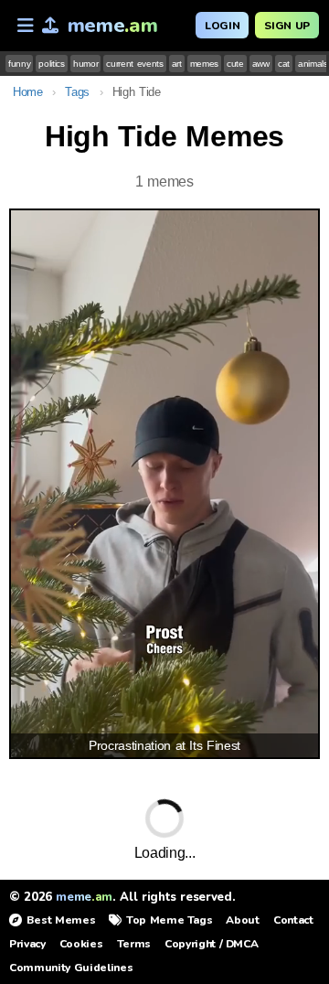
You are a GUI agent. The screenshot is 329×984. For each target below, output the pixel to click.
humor (85, 64)
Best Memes (61, 920)
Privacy (27, 943)
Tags (77, 92)
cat (284, 64)
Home (28, 92)
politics (51, 64)
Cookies (81, 943)
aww (261, 64)
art (177, 64)
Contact (293, 920)
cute (235, 64)
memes (204, 64)
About (242, 920)
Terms (134, 943)
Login (222, 25)
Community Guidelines (71, 967)
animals (313, 64)
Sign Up (287, 25)
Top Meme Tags (169, 920)
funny (19, 64)
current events (134, 64)
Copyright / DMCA (211, 943)
